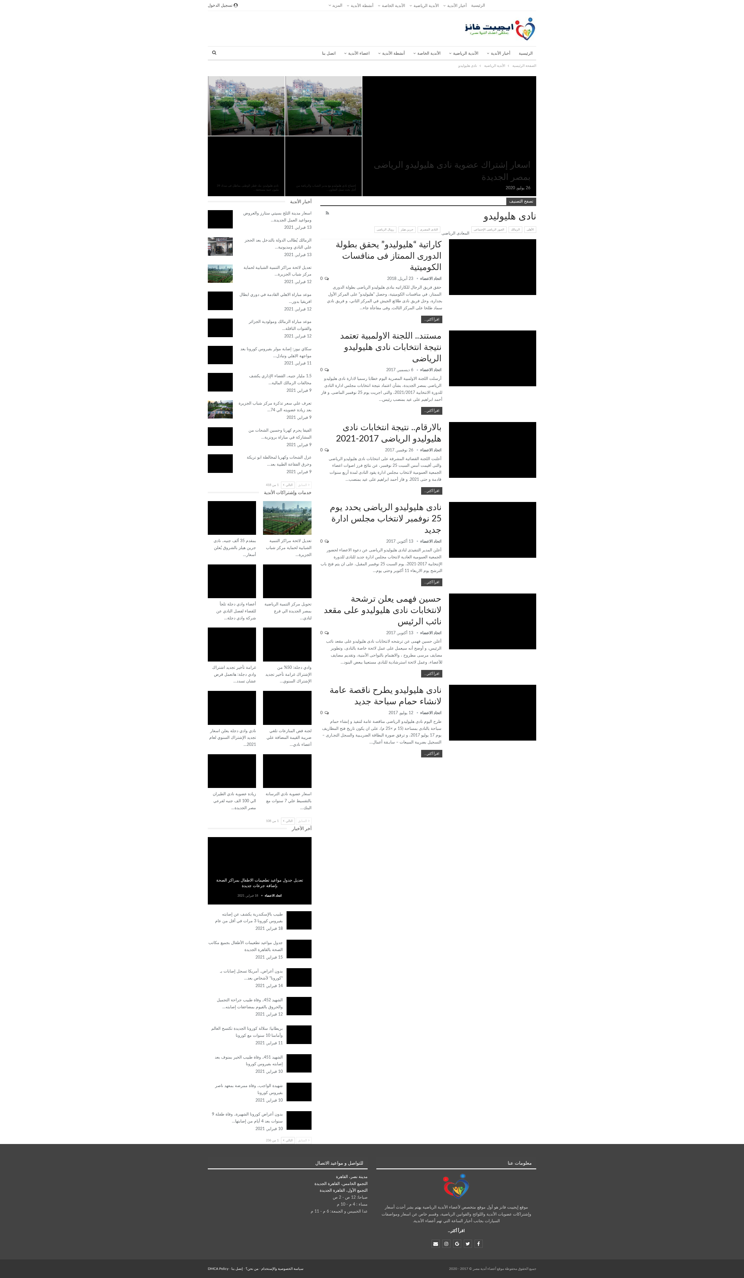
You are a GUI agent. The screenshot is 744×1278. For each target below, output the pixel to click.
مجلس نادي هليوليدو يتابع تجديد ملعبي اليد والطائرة (248, 129)
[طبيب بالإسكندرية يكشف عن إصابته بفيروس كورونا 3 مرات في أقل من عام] (299, 920)
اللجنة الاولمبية (534, 331)
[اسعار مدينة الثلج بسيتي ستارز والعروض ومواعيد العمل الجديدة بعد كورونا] (220, 219)
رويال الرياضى (385, 229)
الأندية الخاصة (393, 6)
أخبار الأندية (457, 6)
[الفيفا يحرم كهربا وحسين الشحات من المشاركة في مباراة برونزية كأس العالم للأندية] (220, 436)
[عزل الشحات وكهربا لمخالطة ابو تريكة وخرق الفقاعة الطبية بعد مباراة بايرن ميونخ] (220, 463)
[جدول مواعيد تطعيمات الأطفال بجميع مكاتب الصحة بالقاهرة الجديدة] (299, 949)
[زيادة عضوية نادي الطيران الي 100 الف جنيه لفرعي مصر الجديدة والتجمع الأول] (232, 771)
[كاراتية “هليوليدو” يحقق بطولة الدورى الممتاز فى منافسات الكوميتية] (492, 267)
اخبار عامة (259, 872)
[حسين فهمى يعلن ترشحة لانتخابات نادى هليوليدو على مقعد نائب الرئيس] (492, 621)
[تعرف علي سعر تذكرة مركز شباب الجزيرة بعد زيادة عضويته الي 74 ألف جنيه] (220, 409)
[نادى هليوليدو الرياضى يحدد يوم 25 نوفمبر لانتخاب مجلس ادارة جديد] (492, 530)
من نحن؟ (252, 1268)
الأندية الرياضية (426, 6)
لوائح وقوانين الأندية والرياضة (534, 502)
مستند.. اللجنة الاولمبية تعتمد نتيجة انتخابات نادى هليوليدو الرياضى (390, 347)
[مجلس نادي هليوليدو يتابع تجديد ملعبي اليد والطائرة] (246, 106)
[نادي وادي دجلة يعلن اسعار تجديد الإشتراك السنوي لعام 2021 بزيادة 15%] (232, 708)
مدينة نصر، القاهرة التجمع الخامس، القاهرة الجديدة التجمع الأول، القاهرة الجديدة (341, 1184)
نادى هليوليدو (282, 76)
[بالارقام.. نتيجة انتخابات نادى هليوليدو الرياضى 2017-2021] (492, 450)
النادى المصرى (429, 229)
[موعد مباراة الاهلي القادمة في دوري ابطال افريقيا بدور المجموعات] (220, 301)
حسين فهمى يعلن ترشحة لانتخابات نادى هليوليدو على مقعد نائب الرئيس (382, 610)
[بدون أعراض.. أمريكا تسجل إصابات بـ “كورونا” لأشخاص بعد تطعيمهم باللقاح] (299, 977)
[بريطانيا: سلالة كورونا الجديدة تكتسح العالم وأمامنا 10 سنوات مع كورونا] (299, 1034)
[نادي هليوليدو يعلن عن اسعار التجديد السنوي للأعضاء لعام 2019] (323, 106)
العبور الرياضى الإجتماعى (489, 229)
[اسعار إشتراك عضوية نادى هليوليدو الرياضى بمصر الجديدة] (449, 136)
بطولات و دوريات (534, 239)
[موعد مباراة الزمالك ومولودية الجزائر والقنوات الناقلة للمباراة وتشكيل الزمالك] (220, 328)
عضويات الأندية (534, 76)
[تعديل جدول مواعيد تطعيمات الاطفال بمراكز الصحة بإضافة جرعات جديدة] (259, 871)
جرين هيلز (407, 229)
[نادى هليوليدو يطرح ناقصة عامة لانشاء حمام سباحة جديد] (492, 713)
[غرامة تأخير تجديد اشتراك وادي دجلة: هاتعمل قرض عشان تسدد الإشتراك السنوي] (232, 644)
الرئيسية (478, 5)
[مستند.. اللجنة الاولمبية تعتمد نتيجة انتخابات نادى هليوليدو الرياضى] (492, 358)
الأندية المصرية (282, 136)
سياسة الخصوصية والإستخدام (282, 1268)
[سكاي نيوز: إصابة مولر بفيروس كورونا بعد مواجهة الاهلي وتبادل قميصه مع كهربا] (220, 355)
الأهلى (530, 229)
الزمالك (515, 229)
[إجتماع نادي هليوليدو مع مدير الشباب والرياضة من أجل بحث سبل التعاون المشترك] (323, 166)
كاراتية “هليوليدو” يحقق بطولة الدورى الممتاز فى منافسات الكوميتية (388, 256)
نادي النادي (309, 565)
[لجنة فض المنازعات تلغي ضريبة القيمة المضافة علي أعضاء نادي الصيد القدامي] (287, 708)
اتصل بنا (329, 53)
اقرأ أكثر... (431, 319)
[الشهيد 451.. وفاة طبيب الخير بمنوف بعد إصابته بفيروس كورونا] (299, 1063)
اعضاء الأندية (359, 53)
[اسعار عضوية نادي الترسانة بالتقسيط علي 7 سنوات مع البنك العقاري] (287, 771)
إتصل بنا (237, 1268)
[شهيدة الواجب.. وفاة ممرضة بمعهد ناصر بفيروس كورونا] (299, 1092)
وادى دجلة (254, 565)
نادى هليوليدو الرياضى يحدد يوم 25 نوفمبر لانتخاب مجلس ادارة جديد (385, 519)
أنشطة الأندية (362, 6)
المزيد (336, 5)
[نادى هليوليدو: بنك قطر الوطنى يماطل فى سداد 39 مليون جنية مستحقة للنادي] (246, 166)
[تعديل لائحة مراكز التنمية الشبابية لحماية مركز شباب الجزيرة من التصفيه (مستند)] (220, 273)
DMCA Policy (218, 1268)
